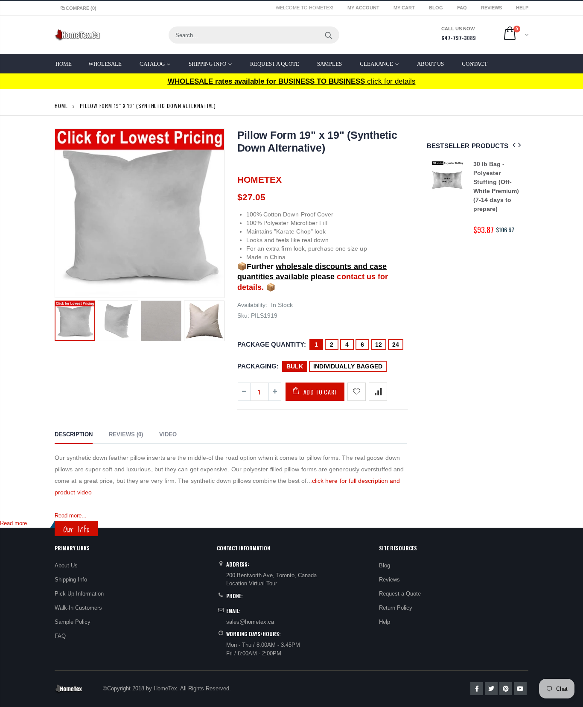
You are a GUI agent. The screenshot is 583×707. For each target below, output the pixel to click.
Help (384, 622)
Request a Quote (400, 593)
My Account (364, 7)
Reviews (492, 7)
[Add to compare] (378, 392)
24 (395, 344)
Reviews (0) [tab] (126, 434)
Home (61, 105)
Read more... (71, 515)
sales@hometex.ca (250, 622)
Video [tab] (168, 434)
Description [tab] (74, 434)
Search (328, 35)
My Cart (405, 7)
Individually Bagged (347, 366)
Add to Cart (320, 391)
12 (378, 344)
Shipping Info (71, 579)
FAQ (462, 7)
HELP (522, 7)
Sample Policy (72, 622)
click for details (292, 81)
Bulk (294, 366)
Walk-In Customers (78, 608)
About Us (66, 565)
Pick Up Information (79, 593)
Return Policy (395, 608)
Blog (436, 7)
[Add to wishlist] (356, 392)
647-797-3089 (458, 37)
